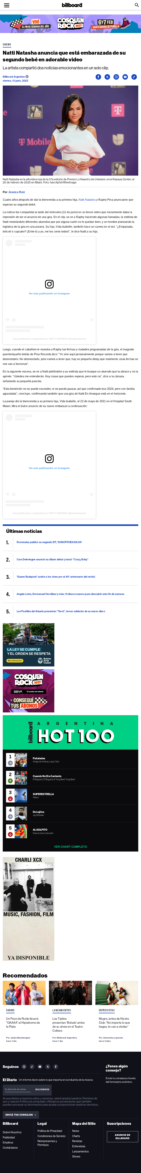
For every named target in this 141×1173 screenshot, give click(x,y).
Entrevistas (107, 1010)
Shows (7, 44)
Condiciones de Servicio (51, 1136)
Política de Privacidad (49, 1131)
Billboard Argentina (14, 76)
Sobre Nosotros (12, 1132)
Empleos (8, 1142)
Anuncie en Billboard (122, 1137)
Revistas (77, 1141)
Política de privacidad (32, 1101)
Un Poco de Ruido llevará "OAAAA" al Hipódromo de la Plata (23, 1022)
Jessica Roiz (16, 192)
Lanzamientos (61, 1010)
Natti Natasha (87, 199)
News (75, 1131)
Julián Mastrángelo (20, 1037)
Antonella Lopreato (113, 1037)
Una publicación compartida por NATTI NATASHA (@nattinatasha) (49, 338)
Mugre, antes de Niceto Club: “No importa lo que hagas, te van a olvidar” (114, 1022)
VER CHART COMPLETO (70, 846)
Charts (76, 1136)
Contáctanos (10, 1147)
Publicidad (9, 1137)
